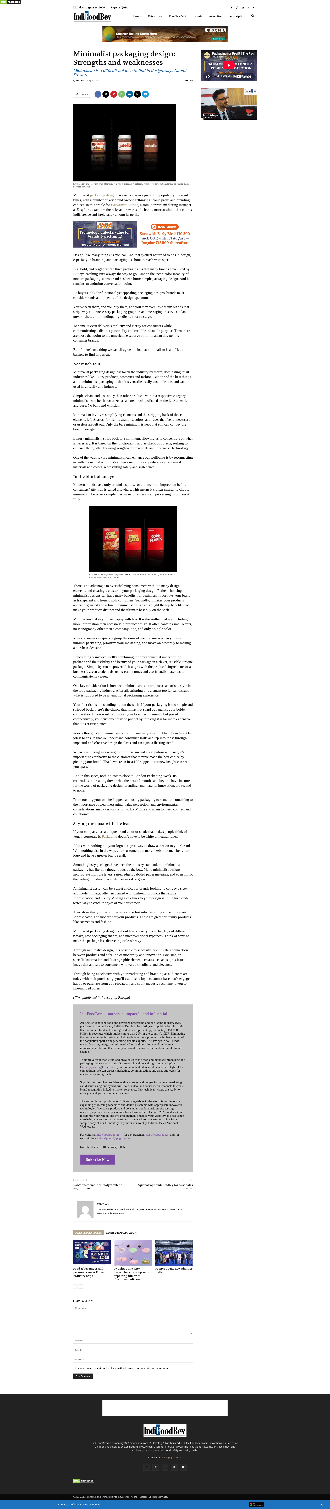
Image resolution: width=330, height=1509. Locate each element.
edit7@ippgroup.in (172, 1457)
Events (197, 16)
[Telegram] (145, 94)
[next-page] (81, 1286)
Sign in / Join (119, 7)
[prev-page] (75, 1286)
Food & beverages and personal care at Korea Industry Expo (88, 1272)
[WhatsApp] (121, 94)
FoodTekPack (177, 16)
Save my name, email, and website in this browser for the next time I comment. (123, 1368)
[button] (253, 16)
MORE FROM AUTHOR (121, 1232)
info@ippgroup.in (107, 1134)
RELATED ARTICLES (88, 1232)
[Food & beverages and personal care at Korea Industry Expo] (92, 1253)
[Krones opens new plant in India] (174, 1253)
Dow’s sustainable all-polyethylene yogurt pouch (97, 1186)
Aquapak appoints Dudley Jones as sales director (165, 1186)
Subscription (237, 16)
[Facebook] (231, 7)
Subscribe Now (97, 1159)
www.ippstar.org (91, 1067)
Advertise (215, 16)
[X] (248, 7)
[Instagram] (237, 7)
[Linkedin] (242, 7)
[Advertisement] (165, 1408)
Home (137, 16)
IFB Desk (80, 80)
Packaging (109, 836)
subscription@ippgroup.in (113, 1138)
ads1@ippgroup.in (157, 1134)
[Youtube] (254, 7)
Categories (155, 16)
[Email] (137, 94)
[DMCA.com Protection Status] (10, 3)
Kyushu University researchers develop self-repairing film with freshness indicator (131, 1274)
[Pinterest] (113, 94)
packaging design (103, 195)
